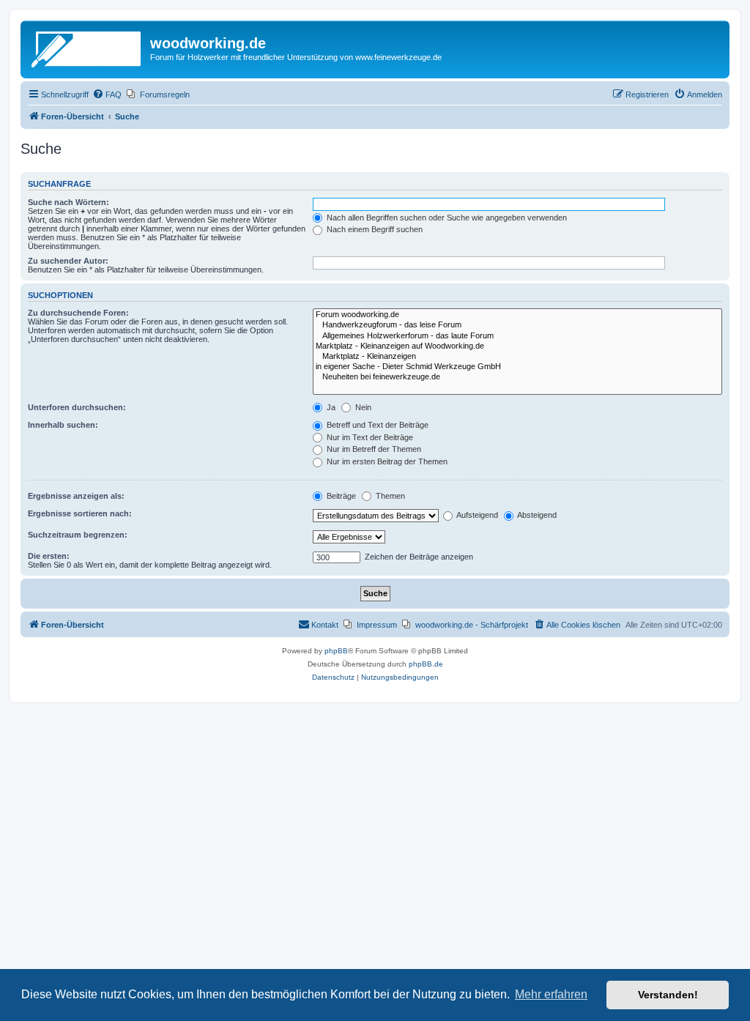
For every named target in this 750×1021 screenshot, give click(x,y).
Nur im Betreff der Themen (372, 449)
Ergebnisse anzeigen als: (76, 495)
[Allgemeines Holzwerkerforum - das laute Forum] (517, 336)
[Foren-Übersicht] (87, 47)
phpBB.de (426, 664)
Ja (329, 407)
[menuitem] (107, 94)
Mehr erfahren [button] (551, 994)
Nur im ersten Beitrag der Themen (386, 461)
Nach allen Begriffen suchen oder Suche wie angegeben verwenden (445, 217)
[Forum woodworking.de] (517, 315)
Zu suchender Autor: (68, 260)
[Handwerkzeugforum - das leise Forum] (517, 325)
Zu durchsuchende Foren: (78, 312)
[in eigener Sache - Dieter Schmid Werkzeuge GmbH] (517, 367)
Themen (389, 495)
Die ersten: (49, 556)
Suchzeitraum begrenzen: (77, 534)
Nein (362, 407)
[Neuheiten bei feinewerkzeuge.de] (517, 377)
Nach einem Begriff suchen (373, 229)
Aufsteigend (476, 514)
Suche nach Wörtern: (68, 202)
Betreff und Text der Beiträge (376, 424)
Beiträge (340, 495)
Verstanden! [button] (668, 994)
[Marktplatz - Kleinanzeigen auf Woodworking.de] (517, 346)
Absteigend (536, 514)
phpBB (336, 651)
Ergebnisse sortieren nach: (80, 513)
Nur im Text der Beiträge (368, 437)
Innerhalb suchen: (63, 424)
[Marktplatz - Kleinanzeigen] (517, 357)
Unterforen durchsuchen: (77, 407)
